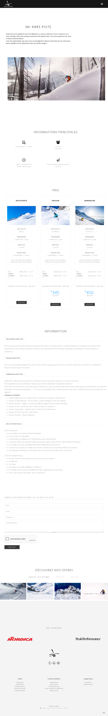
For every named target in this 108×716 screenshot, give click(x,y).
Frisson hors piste (13, 358)
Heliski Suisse (20, 684)
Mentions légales (54, 706)
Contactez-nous (88, 684)
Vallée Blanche (54, 682)
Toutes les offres (39, 577)
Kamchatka (88, 682)
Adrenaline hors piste (14, 374)
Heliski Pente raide (19, 688)
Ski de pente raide (54, 686)
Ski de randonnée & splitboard (54, 688)
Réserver (21, 302)
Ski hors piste (54, 684)
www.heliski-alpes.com (55, 708)
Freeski (60, 577)
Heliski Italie (19, 682)
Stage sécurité (54, 690)
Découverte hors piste (14, 339)
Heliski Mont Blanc (19, 690)
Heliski (75, 577)
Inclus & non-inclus (14, 424)
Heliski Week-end (20, 686)
